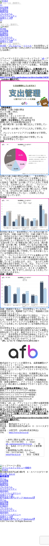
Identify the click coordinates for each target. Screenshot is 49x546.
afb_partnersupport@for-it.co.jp (19, 444)
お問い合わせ (8, 474)
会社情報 (4, 7)
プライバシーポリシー (10, 493)
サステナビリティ (8, 16)
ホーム (3, 478)
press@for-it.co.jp (13, 454)
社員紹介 (4, 9)
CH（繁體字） (14, 3)
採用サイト (5, 18)
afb (43, 58)
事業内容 (4, 12)
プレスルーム (6, 14)
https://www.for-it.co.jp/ (19, 432)
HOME (3, 29)
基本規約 (4, 491)
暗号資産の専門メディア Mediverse (16, 498)
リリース (27, 46)
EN (4, 3)
